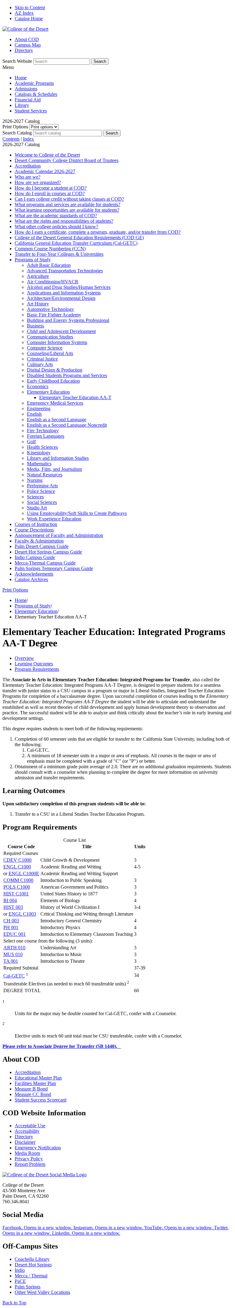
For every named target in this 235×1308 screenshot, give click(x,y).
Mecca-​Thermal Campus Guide (45, 562)
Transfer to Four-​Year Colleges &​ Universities (59, 254)
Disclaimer (25, 1142)
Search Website (17, 61)
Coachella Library (32, 1259)
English (34, 414)
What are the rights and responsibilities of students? (64, 221)
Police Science (41, 491)
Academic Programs (34, 83)
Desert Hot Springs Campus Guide (48, 551)
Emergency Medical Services (55, 403)
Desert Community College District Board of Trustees (66, 160)
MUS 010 (13, 954)
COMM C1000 (18, 880)
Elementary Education (48, 392)
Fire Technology (43, 430)
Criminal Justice (42, 358)
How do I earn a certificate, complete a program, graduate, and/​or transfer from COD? (98, 232)
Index (28, 139)
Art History (38, 303)
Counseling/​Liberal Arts (50, 353)
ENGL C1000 (17, 866)
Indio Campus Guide (35, 557)
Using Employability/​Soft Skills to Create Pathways (77, 513)
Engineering (38, 408)
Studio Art (37, 507)
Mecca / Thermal (31, 1275)
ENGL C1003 (22, 914)
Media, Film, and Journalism (54, 469)
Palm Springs (27, 1286)
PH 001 (10, 927)
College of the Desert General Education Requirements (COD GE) (79, 237)
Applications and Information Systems (64, 292)
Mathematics (39, 463)
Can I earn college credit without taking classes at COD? (69, 199)
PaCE (20, 1281)
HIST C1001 (16, 893)
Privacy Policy (29, 1158)
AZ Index (24, 13)
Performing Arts (42, 485)
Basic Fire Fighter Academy (54, 314)
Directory (24, 50)
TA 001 (10, 961)
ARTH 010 (14, 947)
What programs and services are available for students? (67, 204)
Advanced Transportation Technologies (65, 270)
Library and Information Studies (58, 458)
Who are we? (27, 177)
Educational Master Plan (38, 1077)
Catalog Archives (31, 579)
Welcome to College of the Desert (47, 154)
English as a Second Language (56, 419)
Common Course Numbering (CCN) (50, 248)
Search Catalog (17, 132)
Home (21, 77)
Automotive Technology (50, 309)
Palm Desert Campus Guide (42, 546)
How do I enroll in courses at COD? (50, 193)
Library (22, 105)
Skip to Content (30, 7)
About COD (27, 39)
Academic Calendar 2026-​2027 (45, 171)
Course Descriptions (34, 529)
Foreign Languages (45, 436)
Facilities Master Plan (35, 1083)
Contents (11, 139)
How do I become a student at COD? (51, 188)
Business (35, 325)
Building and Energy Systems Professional (68, 320)
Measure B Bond (31, 1088)
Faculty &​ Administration (39, 540)
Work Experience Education (54, 518)
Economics (37, 386)
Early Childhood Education (53, 381)
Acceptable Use (30, 1125)
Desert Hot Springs (33, 1264)
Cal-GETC (14, 975)
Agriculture (38, 276)
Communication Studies (50, 336)
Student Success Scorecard (40, 1099)
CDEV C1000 (17, 860)
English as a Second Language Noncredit (67, 425)
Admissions (26, 88)
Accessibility (27, 1131)
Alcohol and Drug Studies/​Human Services (68, 287)
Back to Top (14, 1302)
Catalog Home (29, 18)
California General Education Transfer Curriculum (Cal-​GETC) (76, 243)
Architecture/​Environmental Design (61, 298)
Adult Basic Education (49, 265)
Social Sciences (42, 502)
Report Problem (30, 1164)
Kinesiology (38, 452)
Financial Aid (28, 99)
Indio (20, 1270)
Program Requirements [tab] (37, 669)
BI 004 (10, 900)
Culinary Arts (40, 364)
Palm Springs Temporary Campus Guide (54, 568)
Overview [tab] (24, 658)
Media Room (27, 1153)
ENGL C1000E (24, 873)
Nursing (35, 480)
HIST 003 (13, 907)
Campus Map (28, 44)
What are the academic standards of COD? (56, 215)
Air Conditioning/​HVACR (52, 281)
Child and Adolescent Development (61, 331)
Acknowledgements (34, 574)
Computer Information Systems (57, 342)
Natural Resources (44, 474)
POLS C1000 (16, 887)
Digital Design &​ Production (54, 369)
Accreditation (28, 165)
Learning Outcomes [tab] (34, 663)
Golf (31, 441)
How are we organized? (38, 182)
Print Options (15, 126)
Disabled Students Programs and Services (67, 375)
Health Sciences (42, 447)
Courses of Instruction (36, 524)
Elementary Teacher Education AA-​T (75, 397)
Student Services (31, 110)
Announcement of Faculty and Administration (59, 535)
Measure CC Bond (33, 1094)
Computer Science (44, 347)
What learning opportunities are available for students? (67, 210)
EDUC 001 (14, 934)
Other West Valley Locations (42, 1292)
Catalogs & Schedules (36, 94)
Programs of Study (33, 259)
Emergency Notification (38, 1147)
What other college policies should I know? (56, 226)
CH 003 (11, 920)
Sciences (35, 496)
